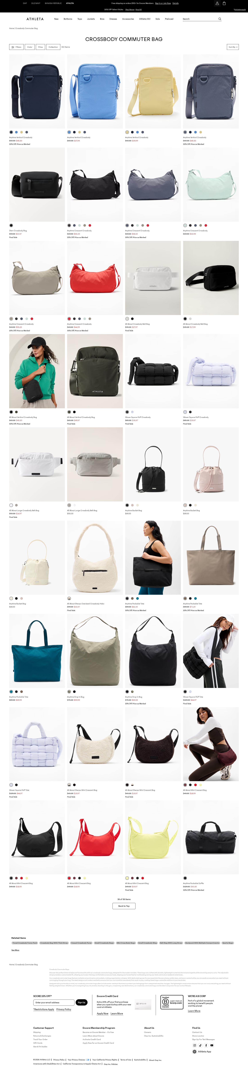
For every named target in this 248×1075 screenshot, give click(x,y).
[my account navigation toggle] (217, 3)
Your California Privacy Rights (104, 1060)
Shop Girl (138, 9)
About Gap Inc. (155, 1060)
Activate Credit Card (92, 1039)
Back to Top (124, 906)
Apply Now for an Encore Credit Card (98, 1043)
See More (15, 950)
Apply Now (102, 1013)
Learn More (117, 1013)
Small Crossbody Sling (147, 943)
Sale (158, 19)
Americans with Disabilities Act (46, 1064)
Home (11, 28)
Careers (147, 1032)
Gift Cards (37, 1043)
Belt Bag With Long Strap (171, 943)
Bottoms (68, 19)
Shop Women (129, 9)
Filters (18, 47)
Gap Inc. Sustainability (153, 1036)
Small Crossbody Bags (104, 943)
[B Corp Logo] (171, 1002)
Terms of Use (125, 1060)
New (56, 19)
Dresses (113, 19)
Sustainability (140, 1060)
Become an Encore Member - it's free (98, 1032)
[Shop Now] (124, 9)
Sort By (232, 47)
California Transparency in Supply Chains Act (82, 1064)
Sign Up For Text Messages (203, 1039)
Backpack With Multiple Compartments (202, 943)
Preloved (169, 19)
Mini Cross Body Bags (126, 943)
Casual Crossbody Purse (81, 943)
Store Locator (198, 1036)
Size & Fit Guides (40, 1047)
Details (176, 3)
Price (40, 47)
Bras (102, 19)
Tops (80, 19)
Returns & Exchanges (42, 1036)
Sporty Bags (228, 943)
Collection (53, 47)
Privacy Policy (63, 1009)
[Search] (220, 19)
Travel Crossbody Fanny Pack (25, 943)
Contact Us (197, 1032)
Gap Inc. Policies (111, 1064)
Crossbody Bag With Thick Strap (54, 943)
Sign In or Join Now (163, 3)
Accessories (128, 19)
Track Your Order (40, 1039)
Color (29, 47)
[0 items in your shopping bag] (224, 3)
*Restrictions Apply (43, 1009)
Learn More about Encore (93, 1036)
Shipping (37, 1032)
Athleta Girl (144, 19)
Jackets (91, 19)
